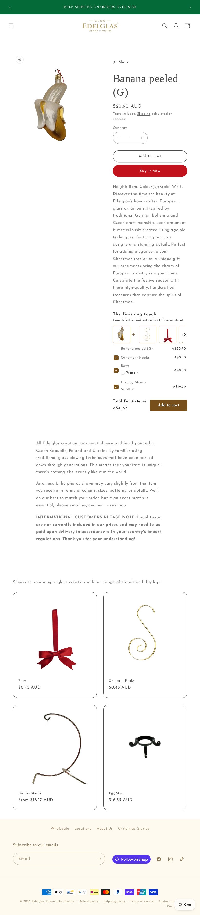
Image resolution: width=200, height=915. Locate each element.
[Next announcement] (190, 7)
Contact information (173, 901)
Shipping (143, 113)
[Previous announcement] (9, 7)
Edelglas (39, 901)
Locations (82, 829)
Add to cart (168, 405)
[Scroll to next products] (184, 335)
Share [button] (124, 62)
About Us (105, 829)
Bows (125, 366)
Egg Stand (117, 793)
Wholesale (60, 829)
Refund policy (89, 901)
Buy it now (150, 171)
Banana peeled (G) (137, 349)
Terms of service (142, 901)
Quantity (120, 127)
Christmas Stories (133, 829)
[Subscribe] (99, 859)
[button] (10, 25)
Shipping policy (115, 901)
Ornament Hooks (135, 358)
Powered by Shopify (60, 901)
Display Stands (133, 382)
